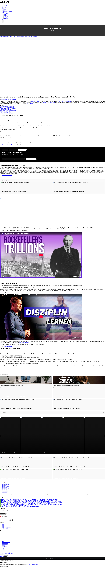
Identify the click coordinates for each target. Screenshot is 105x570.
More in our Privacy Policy (33, 564)
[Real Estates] (4, 2)
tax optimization (30, 103)
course (8, 479)
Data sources (4, 534)
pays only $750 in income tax (36, 101)
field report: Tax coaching (8, 346)
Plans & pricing (5, 544)
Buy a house (4, 479)
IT (54, 558)
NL (52, 558)
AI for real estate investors (6, 527)
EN (46, 558)
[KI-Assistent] (2, 19)
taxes (15, 99)
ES (50, 558)
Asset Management (4, 99)
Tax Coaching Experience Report (8, 144)
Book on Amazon (5, 369)
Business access (5, 536)
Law (8, 99)
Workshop (44, 479)
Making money (16, 479)
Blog (3, 549)
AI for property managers (6, 525)
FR (48, 558)
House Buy (12, 479)
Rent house (40, 479)
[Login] (3, 21)
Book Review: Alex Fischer (7, 175)
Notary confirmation (23, 479)
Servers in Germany (5, 532)
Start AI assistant (5, 543)
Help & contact (4, 548)
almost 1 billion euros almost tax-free (64, 101)
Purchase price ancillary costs (32, 479)
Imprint (3, 545)
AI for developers (5, 524)
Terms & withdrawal (5, 547)
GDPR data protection (6, 533)
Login (3, 541)
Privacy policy (4, 546)
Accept (7, 566)
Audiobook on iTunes (6, 368)
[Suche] (3, 22)
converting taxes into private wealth (49, 102)
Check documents (5, 528)
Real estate (12, 99)
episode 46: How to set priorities (24, 342)
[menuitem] (53, 4)
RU (56, 558)
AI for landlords (5, 526)
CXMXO (7, 550)
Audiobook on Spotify (6, 367)
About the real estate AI (6, 542)
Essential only (2, 566)
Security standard (5, 535)
